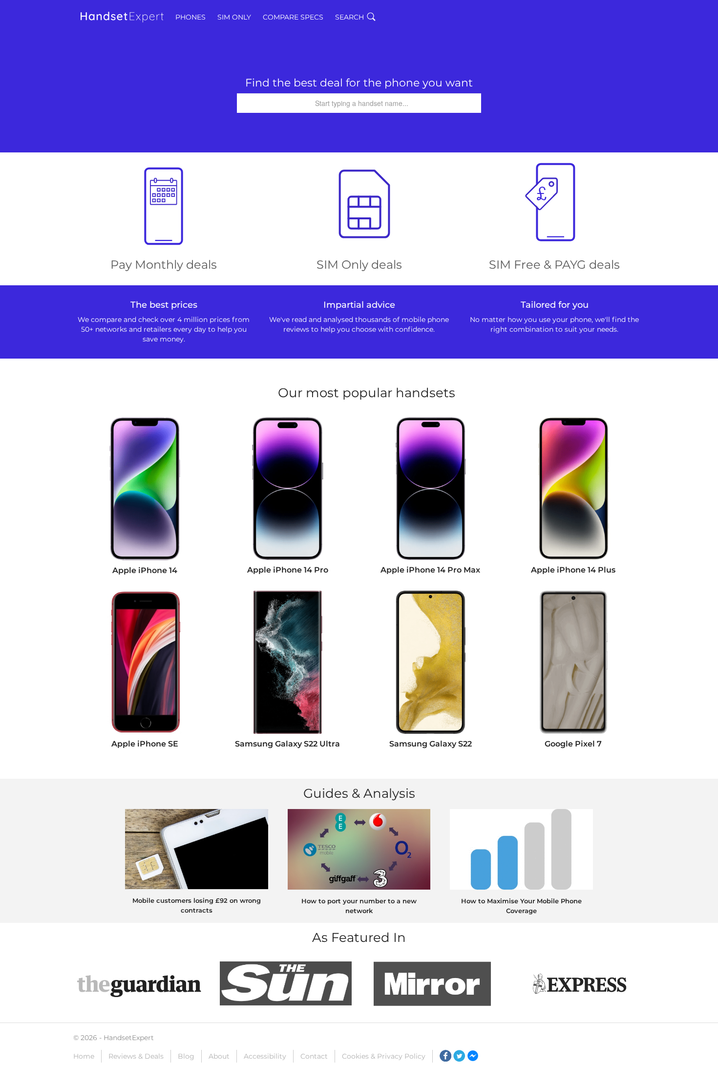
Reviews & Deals (136, 1056)
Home (83, 1056)
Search (349, 17)
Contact (314, 1056)
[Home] (122, 17)
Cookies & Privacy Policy (383, 1056)
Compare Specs (293, 17)
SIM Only (234, 17)
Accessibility (265, 1056)
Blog (186, 1056)
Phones (190, 17)
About (219, 1056)
